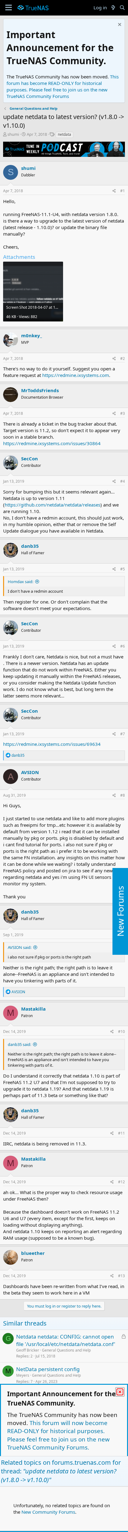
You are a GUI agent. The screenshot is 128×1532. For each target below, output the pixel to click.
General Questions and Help (66, 1350)
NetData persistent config (48, 1369)
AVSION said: (19, 947)
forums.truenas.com (81, 1462)
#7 (122, 734)
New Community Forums (48, 1512)
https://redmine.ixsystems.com (75, 375)
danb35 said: (19, 1044)
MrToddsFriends (40, 390)
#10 (121, 1031)
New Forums (120, 911)
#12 (121, 1181)
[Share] (114, 191)
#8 (122, 795)
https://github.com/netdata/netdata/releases (52, 505)
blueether (33, 1253)
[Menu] (8, 7)
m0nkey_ (31, 335)
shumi (13, 134)
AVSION (30, 772)
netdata (64, 134)
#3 (122, 413)
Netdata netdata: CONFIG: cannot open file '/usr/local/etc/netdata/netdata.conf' (65, 1340)
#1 (122, 190)
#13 (121, 1275)
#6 (122, 646)
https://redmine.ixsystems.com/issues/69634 (52, 744)
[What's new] (112, 7)
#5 (122, 569)
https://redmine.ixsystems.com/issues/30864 (52, 443)
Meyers (22, 1375)
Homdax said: (20, 581)
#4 (122, 481)
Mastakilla (33, 1009)
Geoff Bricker (27, 1350)
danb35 (30, 546)
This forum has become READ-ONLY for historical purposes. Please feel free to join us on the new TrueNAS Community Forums (63, 86)
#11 (121, 1133)
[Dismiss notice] (118, 25)
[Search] (122, 7)
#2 (122, 358)
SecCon (29, 458)
